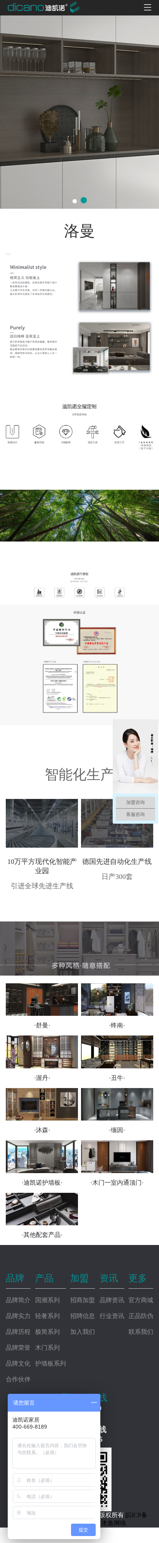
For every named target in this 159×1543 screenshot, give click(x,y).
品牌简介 (18, 1300)
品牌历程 (18, 1331)
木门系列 (47, 1347)
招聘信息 (82, 1316)
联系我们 (141, 1331)
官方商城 (141, 1300)
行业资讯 (112, 1316)
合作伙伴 (18, 1379)
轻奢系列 (47, 1316)
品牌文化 (18, 1363)
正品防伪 (141, 1316)
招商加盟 (82, 1300)
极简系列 (47, 1331)
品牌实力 (18, 1316)
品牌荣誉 (18, 1347)
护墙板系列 (50, 1363)
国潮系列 (47, 1300)
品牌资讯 (112, 1300)
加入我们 (82, 1331)
